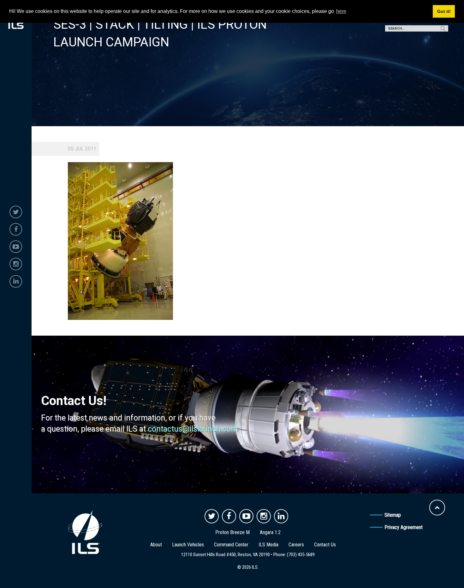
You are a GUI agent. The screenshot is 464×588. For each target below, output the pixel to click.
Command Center (231, 545)
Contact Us (325, 545)
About (156, 545)
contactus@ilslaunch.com (193, 428)
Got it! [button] (444, 11)
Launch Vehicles (188, 545)
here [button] (341, 11)
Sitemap (392, 515)
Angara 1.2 (270, 532)
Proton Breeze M (232, 532)
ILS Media (268, 545)
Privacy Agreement (403, 527)
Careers (296, 545)
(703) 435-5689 (301, 554)
